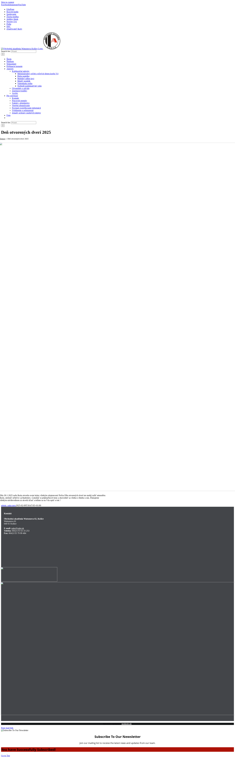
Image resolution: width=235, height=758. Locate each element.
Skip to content (7, 2)
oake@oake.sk (17, 528)
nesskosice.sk (127, 724)
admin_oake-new (8, 505)
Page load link (7, 728)
